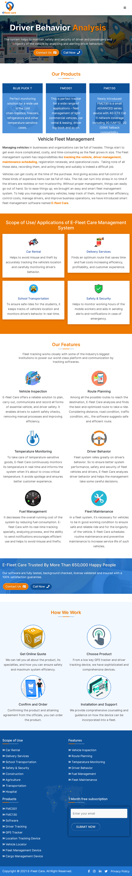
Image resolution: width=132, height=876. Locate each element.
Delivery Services (17, 756)
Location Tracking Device (23, 838)
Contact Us (44, 52)
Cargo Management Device (24, 856)
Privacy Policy (120, 871)
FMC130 (11, 814)
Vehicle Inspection (84, 750)
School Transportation (21, 762)
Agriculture (13, 779)
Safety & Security (17, 768)
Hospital (11, 791)
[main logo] (9, 7)
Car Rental (13, 750)
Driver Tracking (16, 826)
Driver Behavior (82, 768)
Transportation (16, 785)
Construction (15, 774)
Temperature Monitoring (88, 762)
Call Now (69, 52)
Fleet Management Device (23, 850)
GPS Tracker (14, 832)
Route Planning (82, 756)
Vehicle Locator (16, 844)
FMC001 (11, 808)
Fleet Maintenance (84, 779)
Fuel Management (84, 774)
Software (12, 820)
